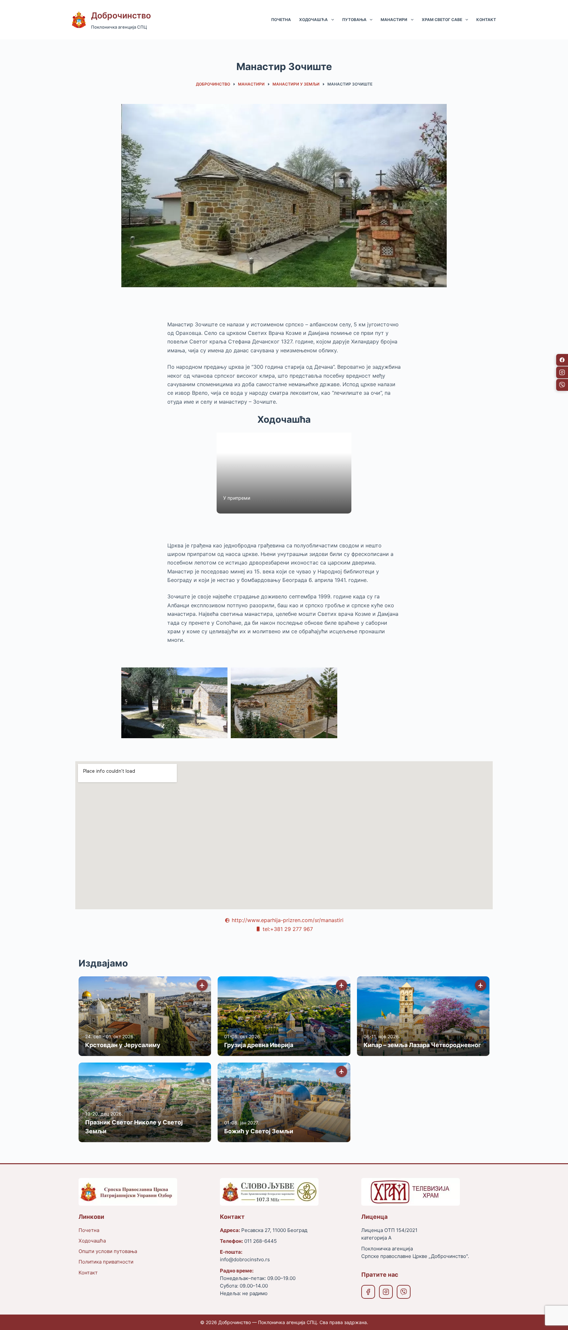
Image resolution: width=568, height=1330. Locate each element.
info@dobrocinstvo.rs (245, 1259)
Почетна (281, 19)
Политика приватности (106, 1262)
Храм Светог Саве (442, 19)
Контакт (486, 19)
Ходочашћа (313, 19)
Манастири (394, 19)
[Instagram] (386, 1292)
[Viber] (404, 1292)
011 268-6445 (260, 1241)
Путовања (354, 19)
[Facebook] (368, 1292)
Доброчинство (121, 15)
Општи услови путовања (108, 1251)
